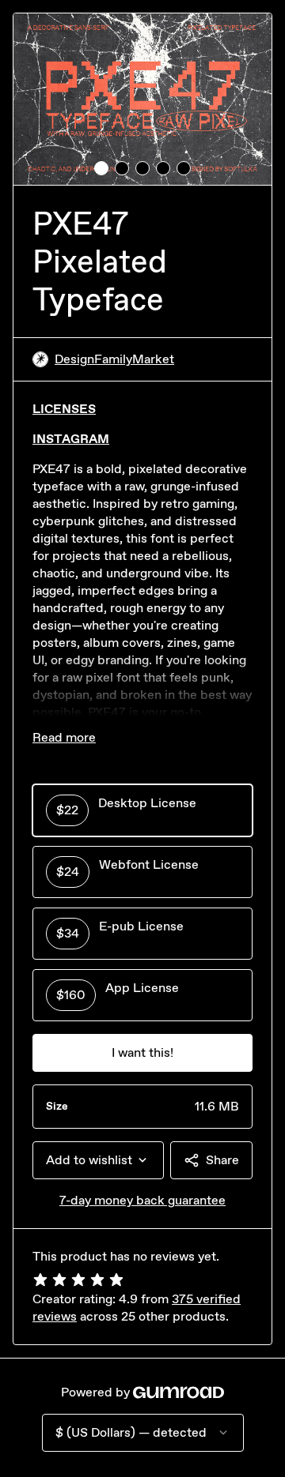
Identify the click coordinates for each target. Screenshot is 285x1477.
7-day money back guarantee (142, 1200)
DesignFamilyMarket (114, 358)
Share (222, 1159)
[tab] (101, 168)
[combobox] (98, 1160)
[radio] (142, 810)
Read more (64, 737)
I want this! (142, 1052)
